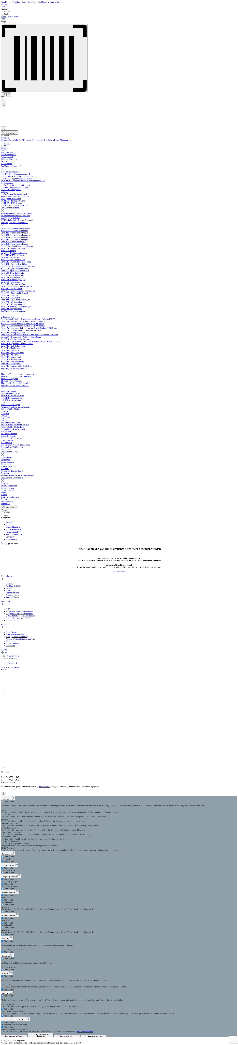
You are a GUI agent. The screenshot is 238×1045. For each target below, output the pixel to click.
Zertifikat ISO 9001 (13, 586)
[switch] (2, 801)
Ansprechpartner (12, 595)
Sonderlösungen (12, 643)
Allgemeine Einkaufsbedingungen (19, 614)
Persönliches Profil (16, 140)
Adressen (28, 140)
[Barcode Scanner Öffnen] (44, 58)
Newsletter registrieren (10, 667)
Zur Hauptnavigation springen (49, 2)
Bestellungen (49, 140)
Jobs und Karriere (13, 597)
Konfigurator (11, 641)
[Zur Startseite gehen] (10, 16)
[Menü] (3, 19)
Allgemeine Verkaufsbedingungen (19, 611)
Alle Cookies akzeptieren (94, 1036)
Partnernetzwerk (12, 593)
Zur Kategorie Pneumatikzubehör (14, 223)
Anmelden (5, 138)
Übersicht (5, 140)
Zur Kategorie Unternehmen (12, 478)
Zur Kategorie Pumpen (10, 166)
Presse (8, 590)
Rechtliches (5, 601)
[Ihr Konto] (3, 128)
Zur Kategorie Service (10, 452)
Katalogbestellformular (15, 634)
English (7, 14)
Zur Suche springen (30, 2)
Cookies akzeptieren (67, 1036)
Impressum (10, 620)
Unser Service (11, 632)
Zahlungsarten (38, 140)
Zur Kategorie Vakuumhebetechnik (15, 385)
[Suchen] (3, 94)
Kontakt (4, 4)
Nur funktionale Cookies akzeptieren (40, 1035)
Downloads (10, 646)
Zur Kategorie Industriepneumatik (14, 311)
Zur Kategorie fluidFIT (10, 208)
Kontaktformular (119, 571)
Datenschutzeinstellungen (14, 1036)
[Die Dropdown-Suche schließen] (8, 94)
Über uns (9, 584)
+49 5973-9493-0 (12, 656)
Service (4, 624)
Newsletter (5, 6)
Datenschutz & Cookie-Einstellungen (20, 616)
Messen (9, 588)
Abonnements (65, 140)
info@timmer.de (11, 663)
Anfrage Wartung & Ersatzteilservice (20, 639)
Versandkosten (44, 787)
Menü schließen (11, 133)
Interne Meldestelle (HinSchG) (18, 618)
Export (57, 140)
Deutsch (7, 12)
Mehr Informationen (85, 1032)
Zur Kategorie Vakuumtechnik (13, 368)
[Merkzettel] (19, 125)
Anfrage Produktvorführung (17, 637)
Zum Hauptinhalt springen (11, 2)
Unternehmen (6, 576)
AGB (8, 609)
